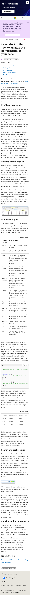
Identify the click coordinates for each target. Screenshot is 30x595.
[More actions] (27, 39)
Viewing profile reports (9, 68)
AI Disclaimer (5, 585)
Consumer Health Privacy (8, 590)
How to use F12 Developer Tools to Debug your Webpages (13, 39)
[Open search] (22, 17)
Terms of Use (22, 590)
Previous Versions (16, 585)
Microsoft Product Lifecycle (12, 26)
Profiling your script (8, 66)
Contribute (4, 588)
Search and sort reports (9, 72)
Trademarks (4, 592)
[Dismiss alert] (27, 2)
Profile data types (7, 70)
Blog (24, 585)
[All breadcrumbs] (2, 39)
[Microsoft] (15, 18)
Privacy (11, 588)
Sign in (27, 18)
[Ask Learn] (24, 39)
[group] (15, 377)
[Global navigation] (1, 17)
